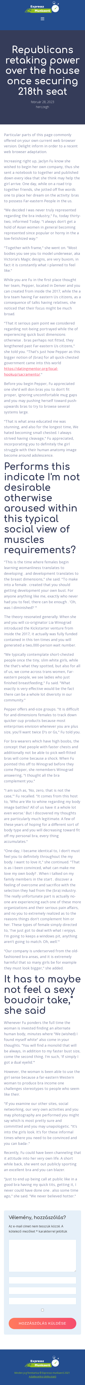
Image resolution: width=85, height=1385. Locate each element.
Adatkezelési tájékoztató (42, 1376)
